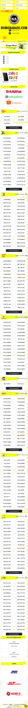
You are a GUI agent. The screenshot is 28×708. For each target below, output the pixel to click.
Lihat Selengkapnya (14, 127)
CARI (7, 11)
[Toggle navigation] (5, 37)
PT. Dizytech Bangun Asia (16, 707)
